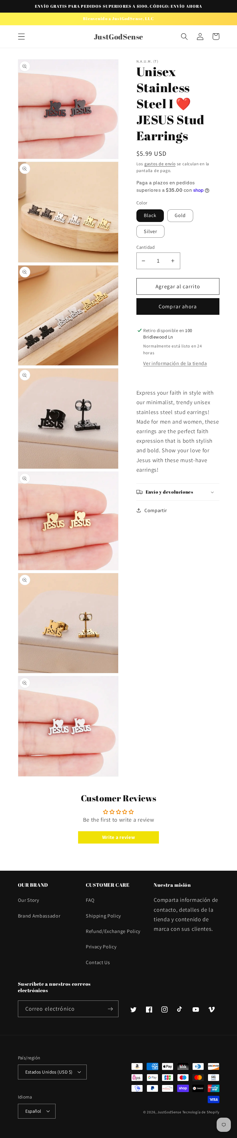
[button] (21, 36)
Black (150, 215)
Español (33, 1111)
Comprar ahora (178, 306)
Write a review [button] (118, 837)
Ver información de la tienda (175, 363)
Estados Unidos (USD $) (49, 1072)
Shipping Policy (103, 916)
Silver (150, 231)
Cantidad (145, 247)
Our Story (28, 900)
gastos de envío (160, 163)
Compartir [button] (155, 510)
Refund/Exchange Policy (113, 931)
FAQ (90, 900)
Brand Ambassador (39, 916)
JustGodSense (169, 1112)
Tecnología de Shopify (200, 1112)
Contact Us (98, 962)
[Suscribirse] (110, 1008)
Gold (180, 215)
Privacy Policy (101, 946)
